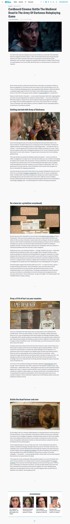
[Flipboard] (48, 2)
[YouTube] (46, 2)
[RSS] (53, 2)
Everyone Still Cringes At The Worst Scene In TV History (54, 511)
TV (25, 2)
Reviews (10, 6)
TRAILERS (30, 2)
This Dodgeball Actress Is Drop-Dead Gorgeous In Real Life (41, 511)
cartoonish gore (48, 364)
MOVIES (21, 2)
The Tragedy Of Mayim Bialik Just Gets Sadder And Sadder (13, 512)
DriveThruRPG (43, 93)
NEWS (15, 2)
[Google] (51, 2)
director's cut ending (30, 450)
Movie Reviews (17, 6)
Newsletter (64, 2)
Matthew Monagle (14, 19)
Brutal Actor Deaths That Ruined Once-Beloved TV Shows (28, 511)
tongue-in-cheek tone (30, 173)
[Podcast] (56, 2)
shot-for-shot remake (48, 236)
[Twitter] (43, 2)
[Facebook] (41, 2)
